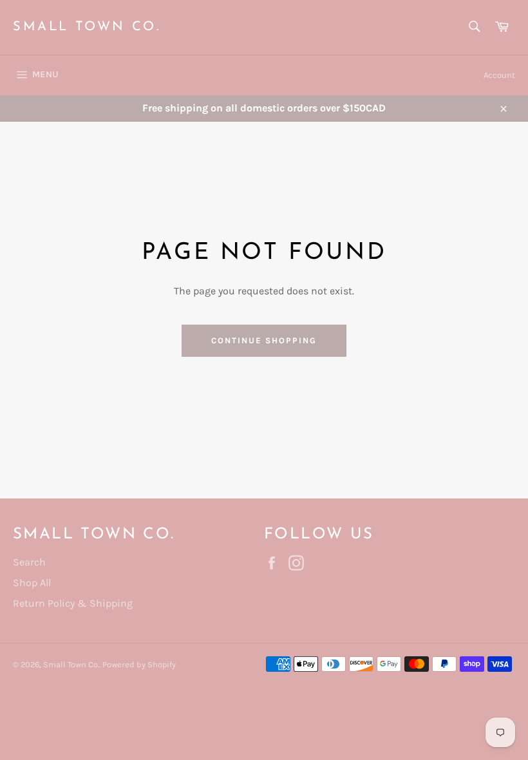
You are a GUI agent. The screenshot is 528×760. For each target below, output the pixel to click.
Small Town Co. (86, 27)
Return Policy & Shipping (73, 603)
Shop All (32, 582)
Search (29, 562)
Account (499, 75)
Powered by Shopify (139, 664)
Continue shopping (263, 340)
